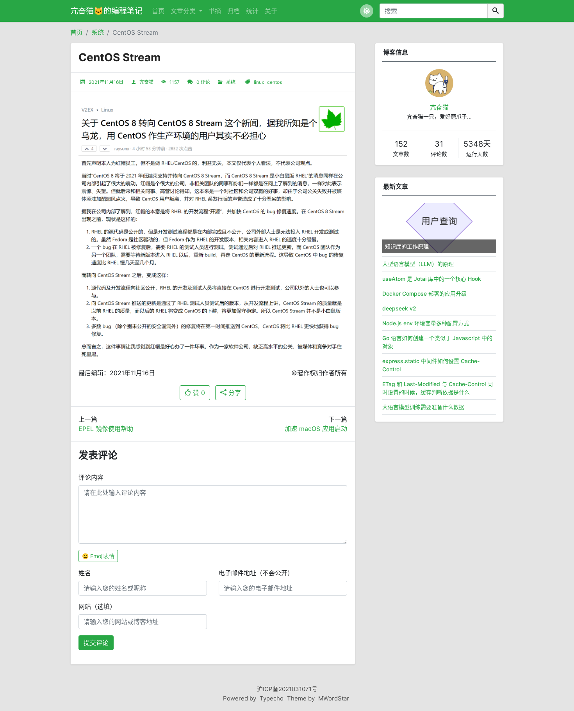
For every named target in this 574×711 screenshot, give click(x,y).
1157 (174, 82)
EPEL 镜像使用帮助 (105, 429)
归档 (233, 11)
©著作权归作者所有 (319, 373)
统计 (252, 11)
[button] (366, 11)
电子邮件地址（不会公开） (256, 573)
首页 (158, 11)
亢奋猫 (146, 82)
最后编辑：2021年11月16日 (116, 373)
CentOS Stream (135, 32)
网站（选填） (97, 606)
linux (259, 82)
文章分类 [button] (184, 11)
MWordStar (333, 698)
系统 (97, 32)
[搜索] (495, 11)
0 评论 (203, 82)
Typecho (271, 698)
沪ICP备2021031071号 (287, 689)
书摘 (215, 11)
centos (274, 82)
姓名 (84, 573)
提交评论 (96, 643)
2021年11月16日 (106, 82)
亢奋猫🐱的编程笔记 (106, 11)
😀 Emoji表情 (98, 556)
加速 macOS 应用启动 (316, 429)
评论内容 (90, 477)
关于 (271, 11)
